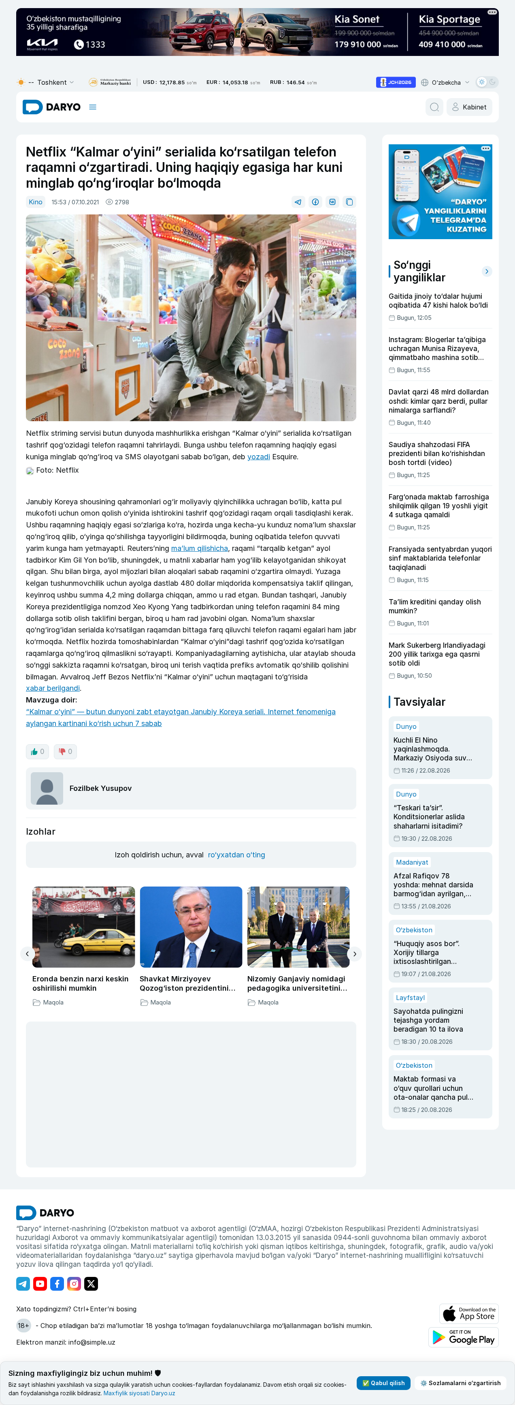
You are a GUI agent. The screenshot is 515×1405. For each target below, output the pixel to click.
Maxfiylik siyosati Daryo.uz (139, 1393)
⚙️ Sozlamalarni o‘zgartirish (460, 1382)
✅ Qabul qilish (383, 1382)
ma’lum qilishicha (199, 548)
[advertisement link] (396, 82)
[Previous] (27, 954)
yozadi (258, 456)
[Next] (354, 954)
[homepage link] (52, 107)
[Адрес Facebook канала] (57, 1284)
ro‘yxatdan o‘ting (236, 854)
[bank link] (110, 82)
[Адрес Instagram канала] (74, 1284)
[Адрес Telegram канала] (23, 1284)
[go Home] (45, 1213)
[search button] (434, 107)
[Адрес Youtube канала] (40, 1284)
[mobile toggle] (93, 107)
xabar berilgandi (53, 688)
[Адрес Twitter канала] (91, 1284)
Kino (36, 202)
